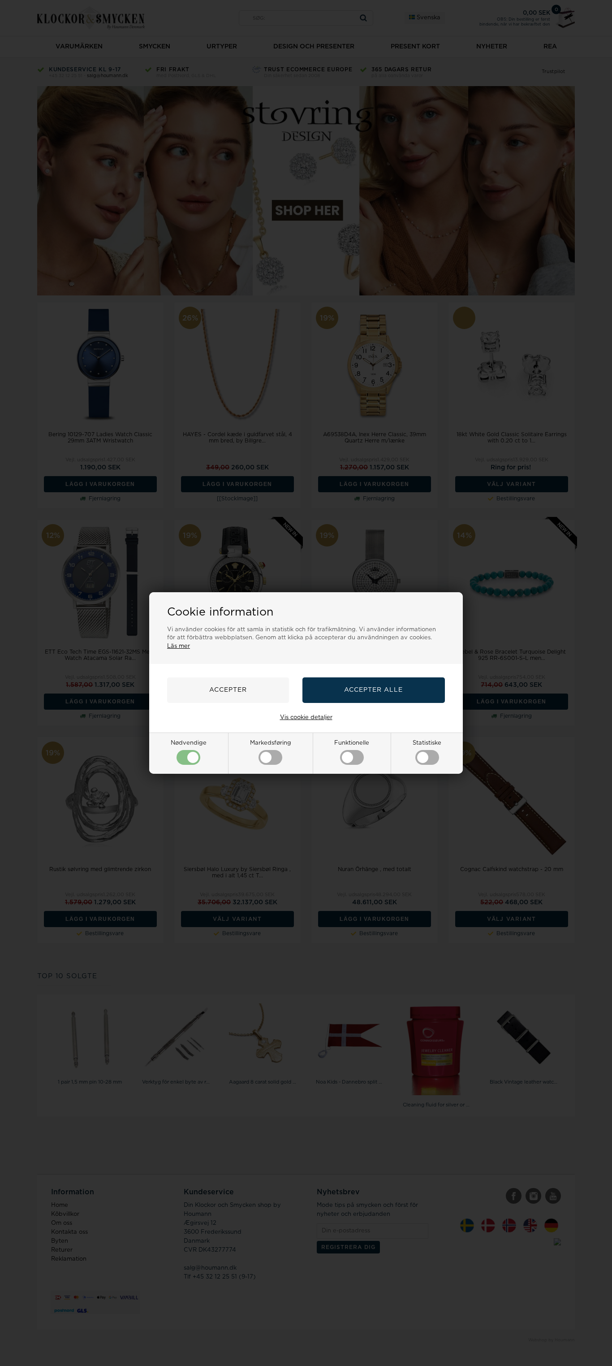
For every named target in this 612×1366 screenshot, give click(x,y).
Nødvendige (189, 743)
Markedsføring (270, 743)
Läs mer (178, 646)
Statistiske (427, 743)
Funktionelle (351, 743)
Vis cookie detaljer (306, 717)
